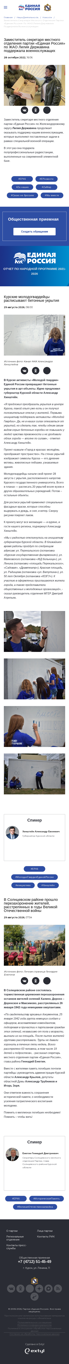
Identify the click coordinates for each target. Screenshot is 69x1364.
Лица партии (45, 1230)
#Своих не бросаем (22, 195)
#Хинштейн (48, 885)
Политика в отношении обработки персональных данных (34, 1329)
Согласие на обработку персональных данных (34, 1334)
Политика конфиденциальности (34, 1325)
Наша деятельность (28, 17)
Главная (8, 17)
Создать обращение (34, 231)
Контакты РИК (46, 1236)
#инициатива (23, 885)
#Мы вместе (52, 195)
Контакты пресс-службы (16, 1247)
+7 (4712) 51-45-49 (34, 1261)
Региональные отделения (15, 1238)
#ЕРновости (46, 179)
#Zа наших (22, 187)
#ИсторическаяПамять (46, 1198)
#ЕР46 (22, 179)
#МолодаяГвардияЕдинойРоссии (34, 877)
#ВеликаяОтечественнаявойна (35, 1206)
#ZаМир (46, 187)
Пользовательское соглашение (35, 1322)
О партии (12, 1230)
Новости (47, 17)
